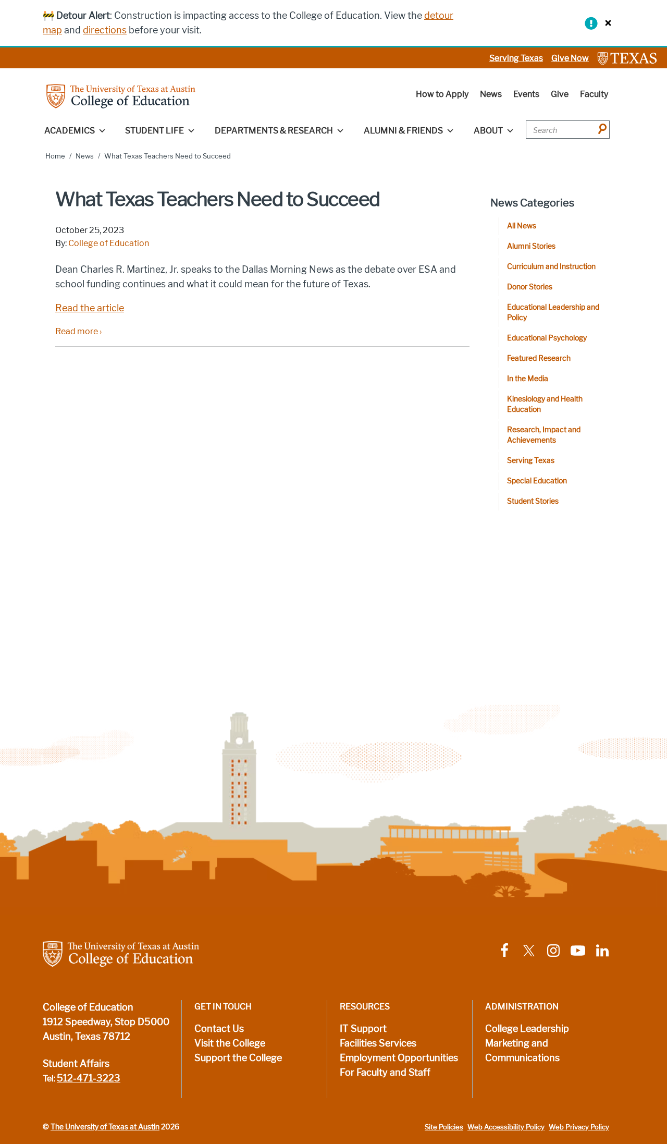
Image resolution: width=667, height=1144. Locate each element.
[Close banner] (605, 22)
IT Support (363, 1029)
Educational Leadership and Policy (553, 312)
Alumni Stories (531, 246)
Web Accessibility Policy (506, 1127)
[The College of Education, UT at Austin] (121, 96)
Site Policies (444, 1127)
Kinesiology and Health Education (545, 404)
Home (55, 156)
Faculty (594, 94)
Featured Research (539, 358)
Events (526, 94)
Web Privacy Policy (579, 1127)
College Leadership (527, 1029)
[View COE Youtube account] (578, 950)
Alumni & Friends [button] (403, 131)
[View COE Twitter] (529, 950)
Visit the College (229, 1043)
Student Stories (533, 501)
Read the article (89, 308)
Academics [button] (69, 131)
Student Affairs (76, 1063)
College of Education (108, 243)
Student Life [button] (154, 131)
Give (560, 94)
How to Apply (442, 94)
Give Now (570, 58)
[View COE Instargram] (553, 950)
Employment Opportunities (399, 1058)
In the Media (527, 378)
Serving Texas (516, 58)
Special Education (537, 481)
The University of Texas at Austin (105, 1126)
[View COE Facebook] (504, 950)
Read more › (78, 331)
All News (521, 226)
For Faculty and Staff (385, 1072)
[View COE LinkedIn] (602, 950)
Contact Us (219, 1029)
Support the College (238, 1058)
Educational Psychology (547, 338)
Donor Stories (529, 287)
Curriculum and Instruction (551, 266)
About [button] (488, 131)
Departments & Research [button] (274, 131)
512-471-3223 (88, 1078)
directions (105, 30)
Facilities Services (378, 1043)
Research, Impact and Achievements (543, 435)
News (491, 94)
